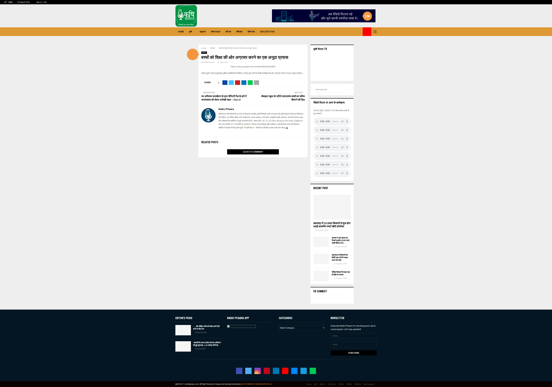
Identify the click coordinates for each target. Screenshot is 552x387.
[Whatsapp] (359, 31)
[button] (192, 54)
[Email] (353, 31)
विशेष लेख (251, 32)
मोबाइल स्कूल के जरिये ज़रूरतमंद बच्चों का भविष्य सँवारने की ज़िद (283, 98)
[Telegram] (356, 31)
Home (181, 32)
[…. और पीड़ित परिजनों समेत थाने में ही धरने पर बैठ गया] (183, 330)
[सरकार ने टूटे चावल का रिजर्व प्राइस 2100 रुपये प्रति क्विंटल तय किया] (321, 242)
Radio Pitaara (209, 62)
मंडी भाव (228, 32)
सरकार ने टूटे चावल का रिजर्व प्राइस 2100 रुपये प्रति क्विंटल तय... (340, 240)
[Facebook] (334, 31)
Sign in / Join (41, 2)
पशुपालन (203, 32)
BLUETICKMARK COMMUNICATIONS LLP (256, 384)
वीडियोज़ (239, 32)
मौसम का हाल (215, 32)
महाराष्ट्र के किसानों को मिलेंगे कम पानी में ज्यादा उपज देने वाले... (340, 257)
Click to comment (253, 152)
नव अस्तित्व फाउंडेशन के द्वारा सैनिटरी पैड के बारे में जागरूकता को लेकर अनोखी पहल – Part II (224, 98)
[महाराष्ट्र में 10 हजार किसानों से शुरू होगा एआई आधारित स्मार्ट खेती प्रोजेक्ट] (332, 207)
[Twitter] (337, 31)
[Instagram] (340, 31)
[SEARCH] (348, 89)
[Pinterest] (343, 31)
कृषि (190, 32)
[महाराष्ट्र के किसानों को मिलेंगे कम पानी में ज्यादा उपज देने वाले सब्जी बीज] (321, 259)
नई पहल (204, 52)
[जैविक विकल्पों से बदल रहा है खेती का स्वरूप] (321, 276)
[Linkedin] (347, 31)
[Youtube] (350, 31)
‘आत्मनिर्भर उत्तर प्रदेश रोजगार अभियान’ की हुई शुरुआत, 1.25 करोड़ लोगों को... (207, 343)
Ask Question (267, 32)
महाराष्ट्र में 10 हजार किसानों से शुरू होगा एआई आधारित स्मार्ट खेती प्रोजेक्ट (331, 225)
